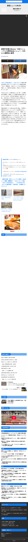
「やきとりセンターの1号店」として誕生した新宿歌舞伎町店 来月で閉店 (14, 495)
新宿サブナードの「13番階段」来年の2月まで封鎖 (11, 486)
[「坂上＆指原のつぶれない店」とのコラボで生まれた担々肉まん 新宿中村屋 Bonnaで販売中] (18, 192)
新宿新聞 (3, 536)
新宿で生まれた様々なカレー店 (8, 524)
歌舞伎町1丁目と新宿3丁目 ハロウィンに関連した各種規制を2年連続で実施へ (13, 498)
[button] (26, 16)
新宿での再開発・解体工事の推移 (8, 357)
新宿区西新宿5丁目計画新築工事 (8, 377)
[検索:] (14, 1)
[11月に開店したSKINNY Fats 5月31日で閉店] (4, 402)
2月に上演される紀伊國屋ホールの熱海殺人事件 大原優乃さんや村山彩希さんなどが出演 (13, 474)
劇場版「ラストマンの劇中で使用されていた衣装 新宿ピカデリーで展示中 (13, 477)
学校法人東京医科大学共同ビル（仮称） (9, 359)
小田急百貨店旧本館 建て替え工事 (8, 366)
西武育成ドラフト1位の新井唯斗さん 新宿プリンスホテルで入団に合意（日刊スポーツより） (13, 488)
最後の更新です (17, 8)
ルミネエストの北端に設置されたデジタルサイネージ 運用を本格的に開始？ (13, 456)
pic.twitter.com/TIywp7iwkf (20, 171)
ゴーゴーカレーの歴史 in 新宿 (8, 522)
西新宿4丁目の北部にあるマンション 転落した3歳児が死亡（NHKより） (13, 439)
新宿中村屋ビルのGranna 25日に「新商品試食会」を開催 (7, 197)
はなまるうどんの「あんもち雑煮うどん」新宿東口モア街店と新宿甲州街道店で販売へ (13, 480)
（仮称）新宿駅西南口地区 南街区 (8, 364)
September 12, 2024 (7, 175)
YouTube (5, 504)
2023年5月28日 (11, 403)
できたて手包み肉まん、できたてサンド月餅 (12, 82)
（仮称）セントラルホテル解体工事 (8, 379)
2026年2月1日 (17, 10)
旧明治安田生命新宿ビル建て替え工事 (9, 372)
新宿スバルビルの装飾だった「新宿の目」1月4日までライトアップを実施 (13, 451)
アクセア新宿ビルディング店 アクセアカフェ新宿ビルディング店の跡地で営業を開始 (13, 445)
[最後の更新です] (4, 10)
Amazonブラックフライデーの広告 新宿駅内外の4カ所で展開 (14, 459)
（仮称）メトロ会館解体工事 (7, 370)
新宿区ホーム (3, 534)
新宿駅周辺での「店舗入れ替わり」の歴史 (10, 525)
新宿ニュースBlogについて (6, 533)
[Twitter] (7, 60)
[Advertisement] (14, 32)
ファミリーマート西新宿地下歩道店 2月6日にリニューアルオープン (13, 435)
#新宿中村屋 (5, 159)
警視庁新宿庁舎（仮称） (6, 368)
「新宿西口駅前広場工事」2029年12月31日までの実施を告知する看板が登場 (13, 462)
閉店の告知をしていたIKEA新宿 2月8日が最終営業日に (12, 468)
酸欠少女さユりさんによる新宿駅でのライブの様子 (11, 507)
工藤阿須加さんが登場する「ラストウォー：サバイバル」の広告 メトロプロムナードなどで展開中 (13, 471)
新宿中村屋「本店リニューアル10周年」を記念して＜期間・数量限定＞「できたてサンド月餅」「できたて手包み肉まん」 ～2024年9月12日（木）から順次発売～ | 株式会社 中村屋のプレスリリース (13, 182)
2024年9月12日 (5, 56)
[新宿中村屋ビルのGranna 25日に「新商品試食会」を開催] (6, 192)
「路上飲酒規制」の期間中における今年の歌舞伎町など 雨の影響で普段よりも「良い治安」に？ (13, 492)
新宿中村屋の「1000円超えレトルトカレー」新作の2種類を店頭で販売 (6, 210)
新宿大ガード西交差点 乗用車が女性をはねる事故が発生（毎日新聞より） (13, 442)
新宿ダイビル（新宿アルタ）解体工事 (9, 361)
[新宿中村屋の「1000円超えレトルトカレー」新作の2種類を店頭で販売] (6, 205)
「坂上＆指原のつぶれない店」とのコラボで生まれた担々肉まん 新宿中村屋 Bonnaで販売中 (18, 198)
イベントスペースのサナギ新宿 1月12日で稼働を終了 (12, 454)
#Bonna (16, 159)
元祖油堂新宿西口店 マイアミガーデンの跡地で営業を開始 (13, 433)
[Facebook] (20, 60)
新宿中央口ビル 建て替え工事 (7, 375)
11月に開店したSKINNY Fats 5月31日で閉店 (16, 401)
